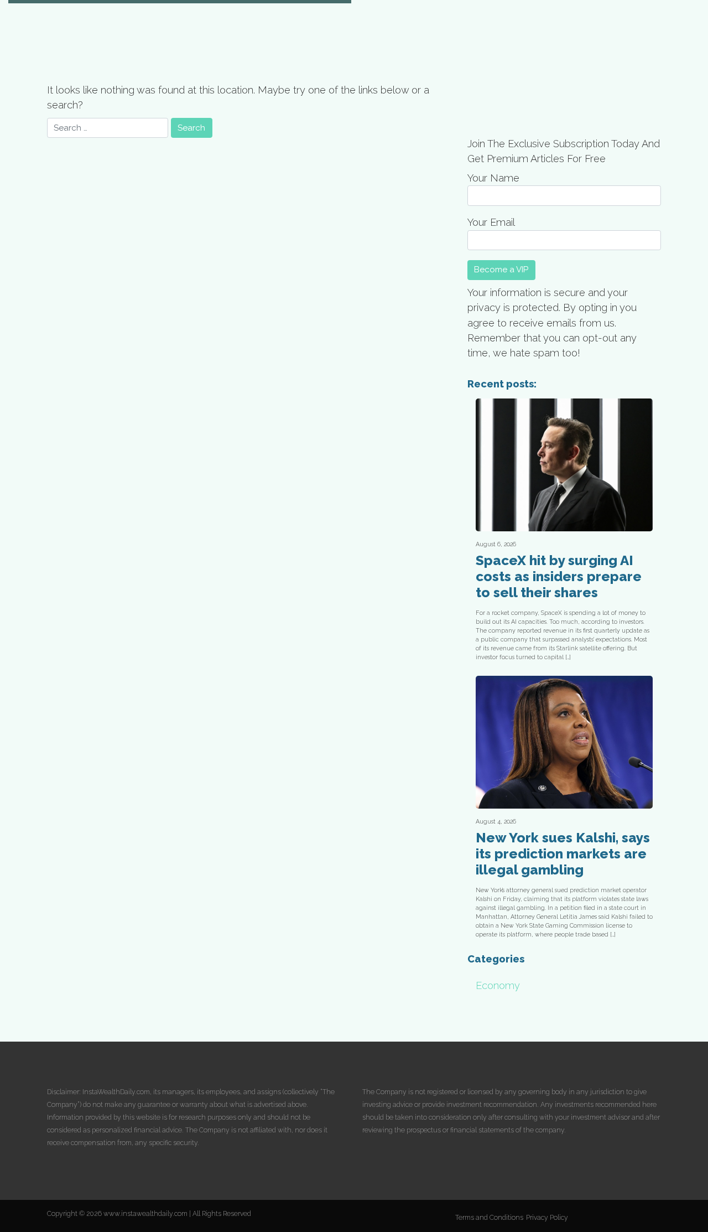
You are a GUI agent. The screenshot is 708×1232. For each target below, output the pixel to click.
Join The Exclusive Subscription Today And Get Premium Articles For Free (563, 151)
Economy (498, 985)
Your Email (491, 222)
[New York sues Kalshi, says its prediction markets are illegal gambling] (564, 742)
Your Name (493, 178)
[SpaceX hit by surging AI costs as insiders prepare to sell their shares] (564, 464)
